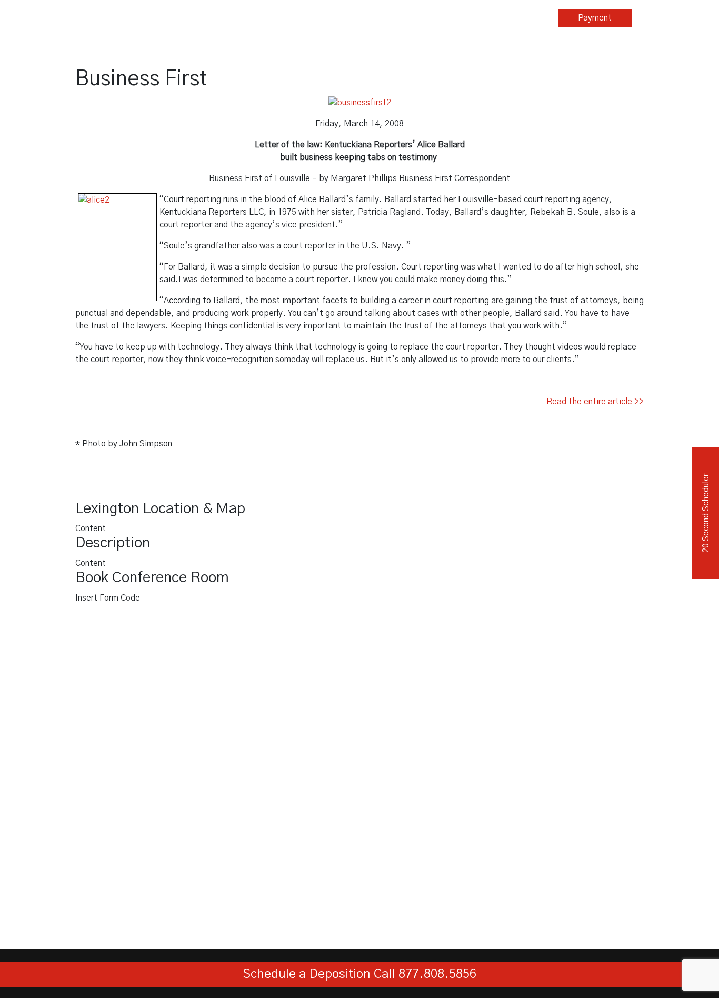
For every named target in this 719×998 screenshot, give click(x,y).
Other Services (368, 18)
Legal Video (294, 18)
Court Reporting (220, 18)
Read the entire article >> (595, 401)
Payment (595, 18)
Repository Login (669, 18)
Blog (446, 18)
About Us (517, 18)
